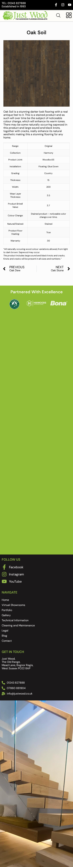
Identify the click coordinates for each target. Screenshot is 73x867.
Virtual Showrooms (13, 605)
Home (5, 600)
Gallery (6, 615)
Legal (5, 630)
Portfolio (7, 610)
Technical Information (15, 620)
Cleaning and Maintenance (18, 625)
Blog (4, 635)
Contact (7, 641)
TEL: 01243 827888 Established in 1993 (14, 4)
